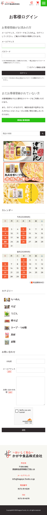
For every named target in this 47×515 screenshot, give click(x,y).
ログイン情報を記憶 (37, 67)
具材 (13, 334)
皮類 (13, 341)
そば (13, 306)
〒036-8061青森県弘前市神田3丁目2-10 (23, 467)
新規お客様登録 (23, 120)
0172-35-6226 (23, 488)
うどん (14, 313)
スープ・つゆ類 (19, 327)
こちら (33, 61)
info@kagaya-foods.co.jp (23, 479)
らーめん (15, 299)
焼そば (14, 320)
